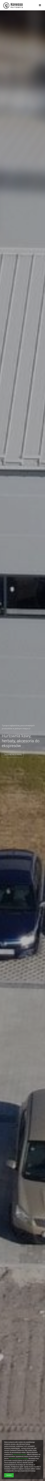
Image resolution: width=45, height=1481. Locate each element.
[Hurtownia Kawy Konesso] (13, 5)
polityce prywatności (19, 1454)
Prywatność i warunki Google (18, 1458)
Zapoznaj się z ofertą (13, 754)
